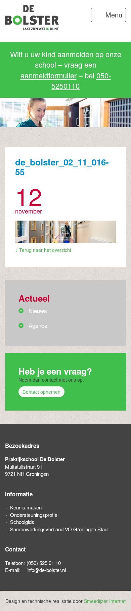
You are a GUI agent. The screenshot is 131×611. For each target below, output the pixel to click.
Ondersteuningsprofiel (34, 514)
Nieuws (38, 310)
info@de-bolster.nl (46, 569)
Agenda (38, 325)
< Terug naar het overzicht (43, 249)
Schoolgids (22, 521)
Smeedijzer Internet (105, 601)
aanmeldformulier (48, 75)
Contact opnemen (41, 391)
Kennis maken (26, 507)
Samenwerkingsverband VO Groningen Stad (58, 529)
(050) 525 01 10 (44, 562)
